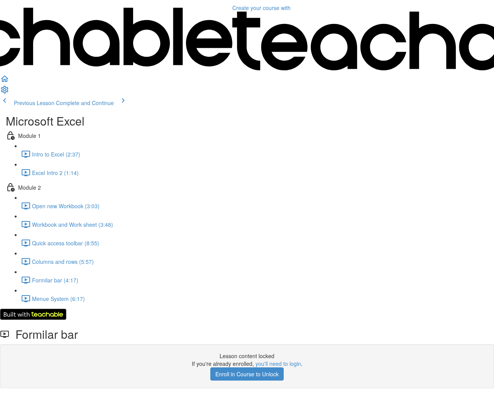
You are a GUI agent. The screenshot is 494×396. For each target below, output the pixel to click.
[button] (4, 81)
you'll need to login (278, 363)
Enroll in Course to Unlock (247, 374)
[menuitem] (4, 92)
